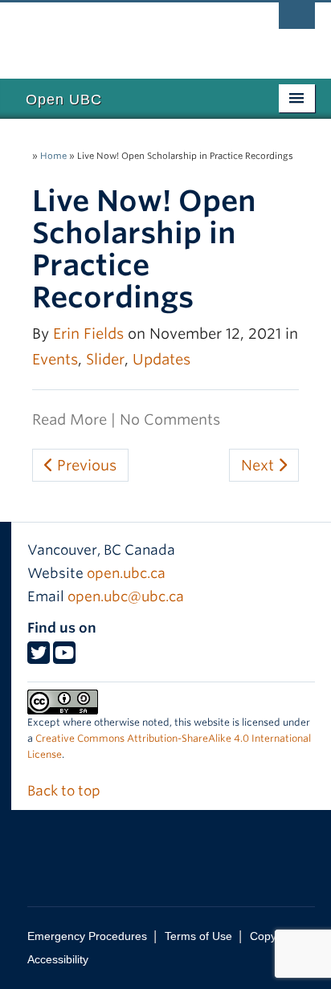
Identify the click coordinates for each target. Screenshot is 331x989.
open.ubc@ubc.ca (125, 596)
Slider (105, 359)
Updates (161, 359)
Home (53, 155)
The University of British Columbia (120, 32)
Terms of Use (198, 936)
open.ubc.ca (126, 573)
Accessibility (57, 959)
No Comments (170, 419)
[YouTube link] (64, 657)
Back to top (65, 791)
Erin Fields (88, 333)
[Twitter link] (38, 657)
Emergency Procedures (87, 936)
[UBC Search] (297, 20)
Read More (69, 419)
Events (55, 359)
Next (259, 465)
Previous (84, 465)
